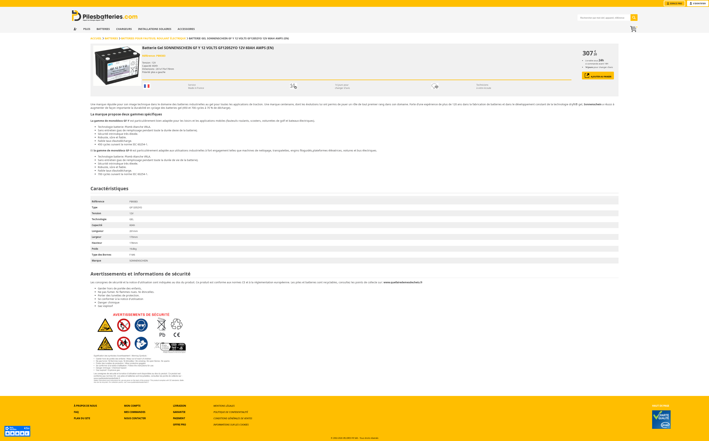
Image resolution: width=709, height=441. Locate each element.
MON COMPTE (132, 405)
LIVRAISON (179, 405)
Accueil (96, 38)
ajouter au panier (600, 76)
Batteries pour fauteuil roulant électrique (153, 38)
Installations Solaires (155, 29)
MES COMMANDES (134, 412)
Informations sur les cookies (231, 424)
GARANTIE (179, 412)
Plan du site (82, 418)
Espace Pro (675, 3)
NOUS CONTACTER (135, 418)
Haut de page (660, 405)
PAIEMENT (179, 418)
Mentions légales (224, 405)
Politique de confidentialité (230, 412)
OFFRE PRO (179, 424)
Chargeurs (124, 29)
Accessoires (186, 29)
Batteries (104, 29)
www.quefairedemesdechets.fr (402, 282)
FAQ (76, 412)
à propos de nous (85, 405)
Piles (87, 29)
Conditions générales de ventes (232, 418)
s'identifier (699, 3)
